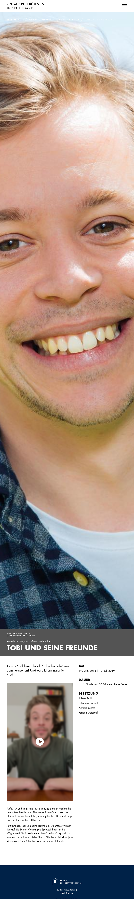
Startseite (17, 19)
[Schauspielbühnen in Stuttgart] (25, 5)
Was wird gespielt (41, 19)
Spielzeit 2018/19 (68, 19)
